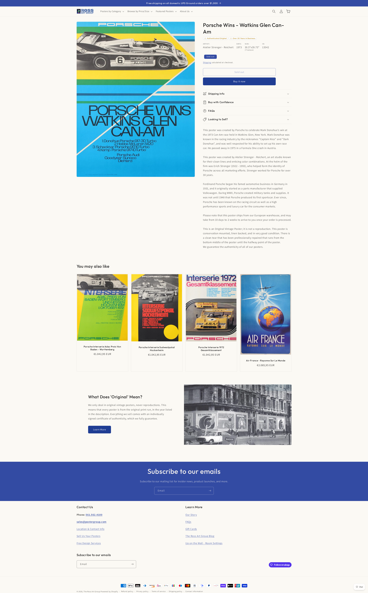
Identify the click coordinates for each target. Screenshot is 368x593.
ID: (263, 44)
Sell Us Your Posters (88, 536)
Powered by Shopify (109, 591)
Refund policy (127, 591)
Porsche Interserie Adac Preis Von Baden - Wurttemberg (102, 348)
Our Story (191, 514)
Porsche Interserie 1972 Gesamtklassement (211, 349)
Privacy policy (142, 591)
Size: (247, 44)
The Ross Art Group (92, 591)
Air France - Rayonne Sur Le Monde (265, 360)
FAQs (188, 521)
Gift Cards (191, 529)
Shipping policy (175, 591)
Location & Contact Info (91, 529)
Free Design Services (89, 543)
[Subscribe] (210, 491)
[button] (111, 11)
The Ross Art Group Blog (199, 536)
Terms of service (159, 591)
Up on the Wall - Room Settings (204, 543)
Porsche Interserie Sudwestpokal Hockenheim (157, 349)
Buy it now (239, 81)
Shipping (207, 62)
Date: (238, 44)
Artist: (206, 44)
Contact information (194, 591)
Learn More (99, 429)
